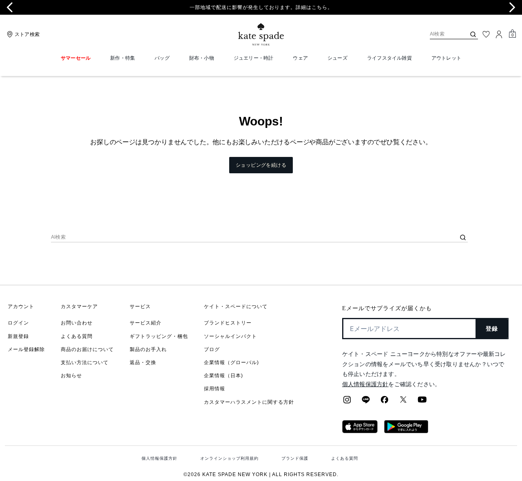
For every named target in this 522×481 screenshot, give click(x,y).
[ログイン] (499, 34)
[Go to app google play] (406, 431)
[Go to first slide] (512, 7)
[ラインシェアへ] (366, 402)
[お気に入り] (486, 34)
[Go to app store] (360, 431)
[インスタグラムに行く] (347, 402)
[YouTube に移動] (422, 402)
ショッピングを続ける (261, 165)
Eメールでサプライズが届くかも (387, 308)
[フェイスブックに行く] (384, 402)
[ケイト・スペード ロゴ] (261, 34)
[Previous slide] (9, 7)
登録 (492, 328)
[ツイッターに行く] (403, 402)
